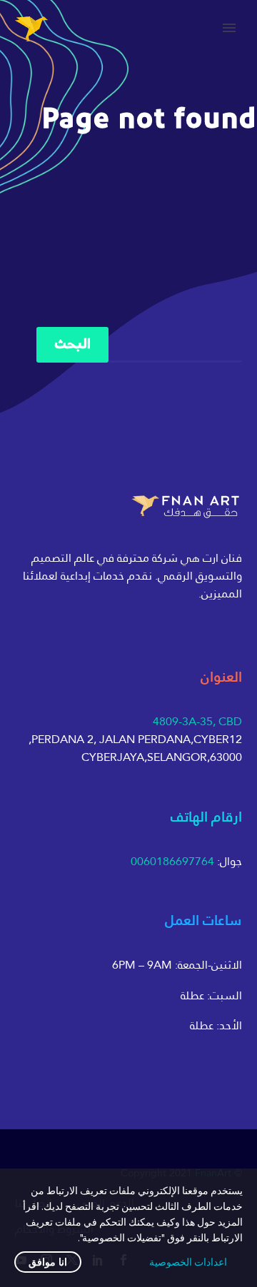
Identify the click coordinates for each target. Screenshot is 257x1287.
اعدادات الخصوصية (188, 1262)
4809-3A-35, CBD (197, 721)
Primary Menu (229, 28)
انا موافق (48, 1262)
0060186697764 (172, 861)
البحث (72, 344)
